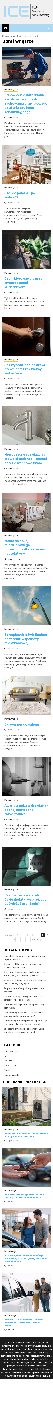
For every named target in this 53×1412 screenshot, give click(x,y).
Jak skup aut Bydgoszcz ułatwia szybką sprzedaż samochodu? (24, 1196)
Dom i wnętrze (11, 89)
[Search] (48, 28)
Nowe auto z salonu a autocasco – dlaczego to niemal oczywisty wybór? (24, 1322)
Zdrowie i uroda (11, 1075)
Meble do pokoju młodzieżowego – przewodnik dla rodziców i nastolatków (25, 547)
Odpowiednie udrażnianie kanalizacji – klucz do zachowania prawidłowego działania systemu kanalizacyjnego (25, 103)
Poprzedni (9, 935)
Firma (6, 1056)
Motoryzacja (10, 1065)
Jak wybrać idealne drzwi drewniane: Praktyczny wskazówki (24, 369)
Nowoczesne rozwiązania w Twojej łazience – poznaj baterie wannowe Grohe (25, 459)
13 (28, 939)
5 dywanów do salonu (21, 724)
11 (18, 939)
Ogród (7, 1070)
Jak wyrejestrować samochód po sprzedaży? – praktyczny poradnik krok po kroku (25, 1258)
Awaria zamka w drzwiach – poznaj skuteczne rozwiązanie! (26, 810)
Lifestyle (8, 1060)
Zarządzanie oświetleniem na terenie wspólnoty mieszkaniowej (25, 639)
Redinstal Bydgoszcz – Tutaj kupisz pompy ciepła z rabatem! (26, 1135)
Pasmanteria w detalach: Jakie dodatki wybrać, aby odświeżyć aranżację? (25, 899)
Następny (36, 939)
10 (13, 939)
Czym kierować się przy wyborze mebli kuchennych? (23, 283)
